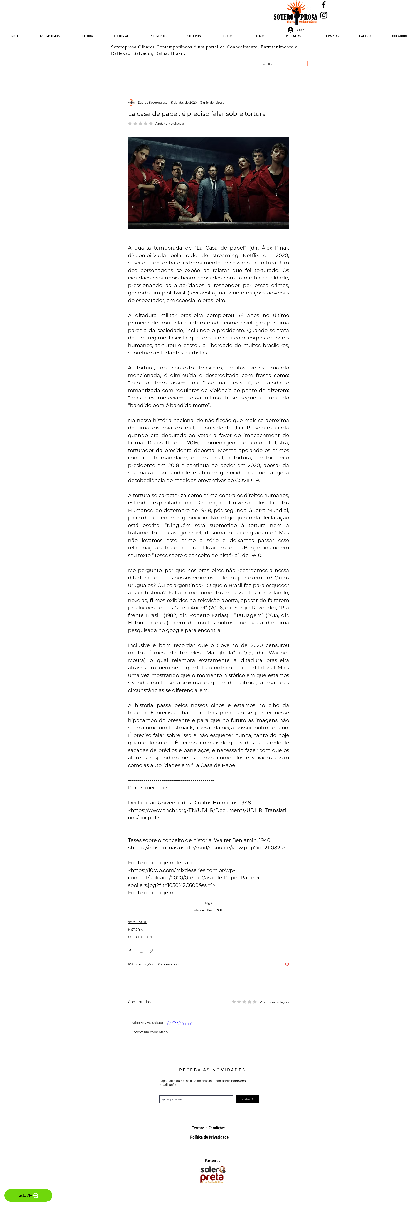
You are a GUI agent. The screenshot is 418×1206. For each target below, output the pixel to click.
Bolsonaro (198, 910)
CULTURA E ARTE (141, 937)
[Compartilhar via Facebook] (130, 951)
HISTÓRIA (135, 930)
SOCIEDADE (137, 922)
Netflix (221, 910)
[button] (194, 34)
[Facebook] (323, 4)
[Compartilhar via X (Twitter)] (141, 951)
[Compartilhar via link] (151, 951)
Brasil (210, 910)
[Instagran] (323, 15)
